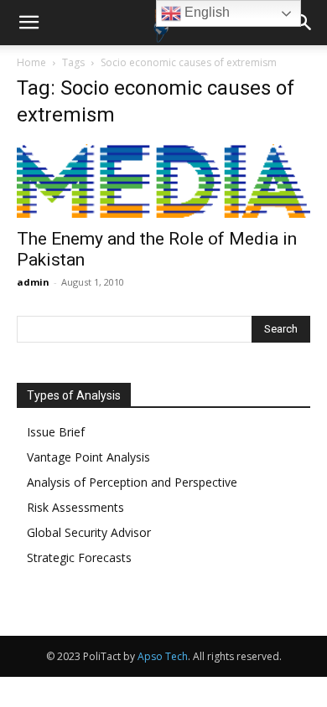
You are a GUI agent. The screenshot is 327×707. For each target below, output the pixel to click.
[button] (28, 22)
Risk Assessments (75, 507)
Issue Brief (56, 432)
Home (31, 62)
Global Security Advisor (89, 532)
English (205, 12)
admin (33, 282)
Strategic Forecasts (79, 557)
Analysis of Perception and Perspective (132, 482)
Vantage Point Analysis (88, 457)
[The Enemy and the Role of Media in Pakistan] (163, 181)
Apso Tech (163, 656)
